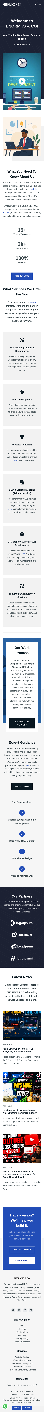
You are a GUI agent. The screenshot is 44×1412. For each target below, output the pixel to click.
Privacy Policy (22, 1339)
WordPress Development (22, 1363)
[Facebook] (13, 1310)
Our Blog (22, 1335)
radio (27, 765)
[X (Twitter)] (19, 1310)
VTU (24, 554)
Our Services (22, 1332)
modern (6, 212)
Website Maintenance (22, 1367)
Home (22, 1326)
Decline (27, 1408)
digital (33, 302)
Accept (16, 1408)
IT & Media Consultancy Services (22, 1370)
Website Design (22, 1357)
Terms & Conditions (22, 1342)
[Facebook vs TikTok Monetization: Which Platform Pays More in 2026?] (22, 1087)
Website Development (22, 1360)
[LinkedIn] (25, 1310)
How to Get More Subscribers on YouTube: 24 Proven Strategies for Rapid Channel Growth (19, 1174)
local (10, 509)
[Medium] (31, 1310)
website (34, 189)
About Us (22, 1329)
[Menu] (40, 5)
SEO (16, 460)
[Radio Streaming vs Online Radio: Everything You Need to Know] (22, 1025)
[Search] (36, 4)
